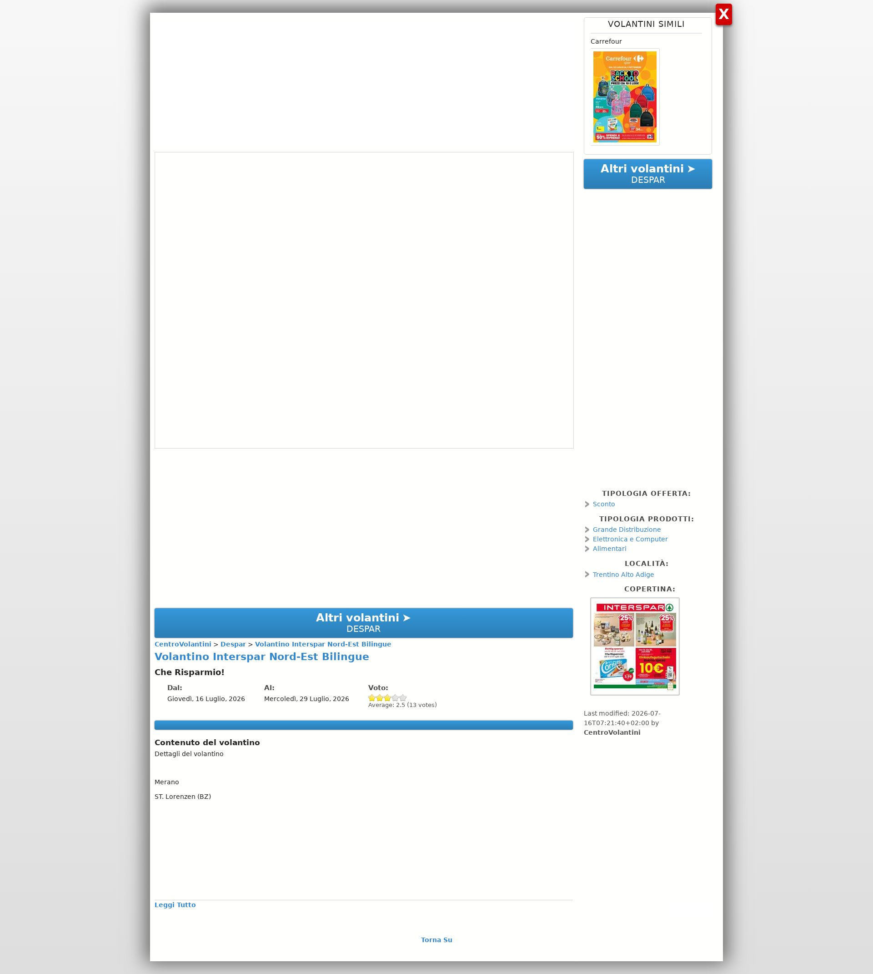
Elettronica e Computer (630, 539)
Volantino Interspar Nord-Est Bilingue (262, 656)
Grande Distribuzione (627, 529)
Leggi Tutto (175, 904)
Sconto (604, 504)
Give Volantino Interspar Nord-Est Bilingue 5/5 (403, 697)
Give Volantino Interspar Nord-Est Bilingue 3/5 (387, 697)
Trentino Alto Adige (623, 574)
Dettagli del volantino (189, 753)
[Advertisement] (364, 81)
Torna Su (436, 940)
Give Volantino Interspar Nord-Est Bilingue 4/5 (395, 697)
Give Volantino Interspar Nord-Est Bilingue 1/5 (372, 697)
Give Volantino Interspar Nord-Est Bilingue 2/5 (380, 697)
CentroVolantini (612, 732)
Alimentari (610, 548)
